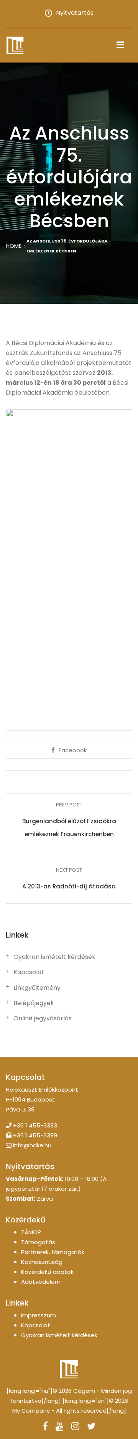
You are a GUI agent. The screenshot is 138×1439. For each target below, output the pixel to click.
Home (13, 246)
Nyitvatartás (75, 12)
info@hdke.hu (32, 1145)
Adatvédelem (41, 1282)
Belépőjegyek (33, 1003)
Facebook (73, 750)
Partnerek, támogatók (52, 1252)
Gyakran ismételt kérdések (54, 957)
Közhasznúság (41, 1262)
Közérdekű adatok (47, 1272)
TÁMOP (31, 1232)
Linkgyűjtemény (37, 988)
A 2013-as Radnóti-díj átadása (69, 886)
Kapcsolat (28, 972)
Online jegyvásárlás (42, 1018)
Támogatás (38, 1242)
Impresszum (38, 1315)
